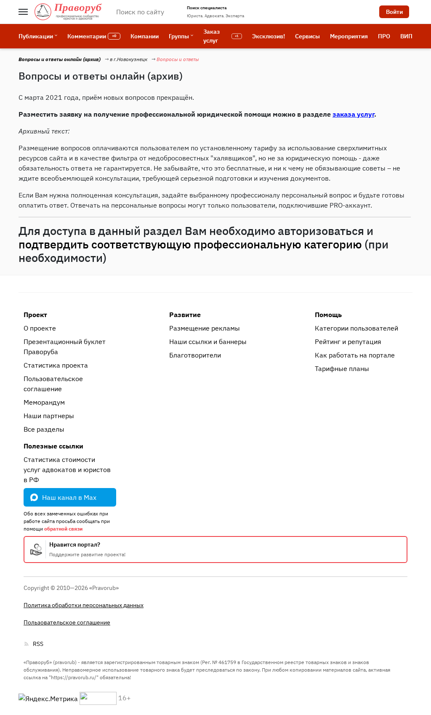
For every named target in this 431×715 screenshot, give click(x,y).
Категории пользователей (356, 328)
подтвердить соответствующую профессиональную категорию (190, 244)
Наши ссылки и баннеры (208, 341)
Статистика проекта (56, 365)
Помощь (328, 314)
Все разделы (44, 429)
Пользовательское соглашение (53, 383)
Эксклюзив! (268, 36)
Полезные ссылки (53, 446)
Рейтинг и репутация (348, 341)
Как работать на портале (355, 355)
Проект (35, 314)
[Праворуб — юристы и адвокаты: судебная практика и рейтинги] (68, 11)
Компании (144, 36)
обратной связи (63, 529)
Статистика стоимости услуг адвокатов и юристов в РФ (67, 469)
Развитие (185, 314)
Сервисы (307, 36)
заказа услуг (353, 114)
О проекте (40, 328)
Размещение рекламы (204, 328)
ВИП (406, 36)
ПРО (384, 36)
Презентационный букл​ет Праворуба (65, 346)
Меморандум (44, 402)
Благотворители (195, 355)
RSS (38, 644)
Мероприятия (349, 36)
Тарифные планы (342, 368)
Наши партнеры (49, 415)
